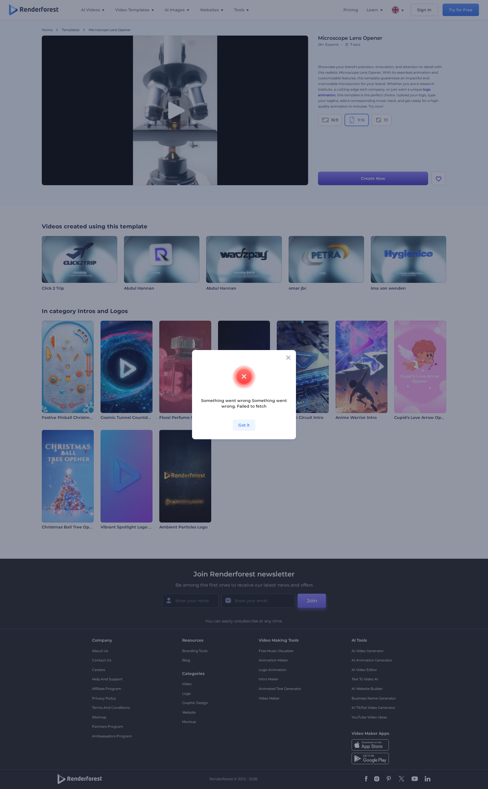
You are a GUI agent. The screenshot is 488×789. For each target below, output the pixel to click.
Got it (244, 425)
